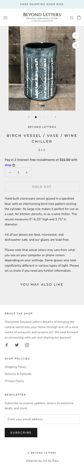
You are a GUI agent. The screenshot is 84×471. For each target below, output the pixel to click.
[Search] (72, 17)
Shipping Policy (15, 367)
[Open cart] (78, 17)
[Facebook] (7, 344)
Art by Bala (50, 461)
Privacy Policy (14, 381)
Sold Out (42, 186)
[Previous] (28, 117)
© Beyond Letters (42, 452)
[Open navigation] (5, 17)
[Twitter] (17, 344)
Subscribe (21, 432)
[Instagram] (27, 344)
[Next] (55, 117)
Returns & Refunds (18, 374)
